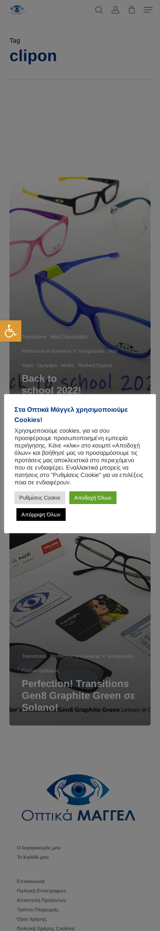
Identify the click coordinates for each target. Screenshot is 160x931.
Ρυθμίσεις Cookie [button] (39, 498)
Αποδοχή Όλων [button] (93, 498)
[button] (10, 331)
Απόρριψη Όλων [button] (41, 514)
